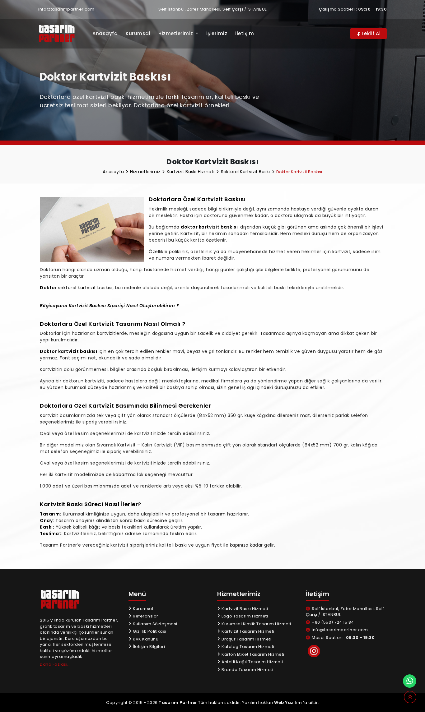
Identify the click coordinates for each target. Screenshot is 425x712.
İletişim (244, 33)
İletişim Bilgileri (148, 647)
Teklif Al (370, 33)
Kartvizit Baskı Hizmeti (191, 172)
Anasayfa (105, 33)
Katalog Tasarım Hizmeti (247, 647)
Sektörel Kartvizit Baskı (246, 172)
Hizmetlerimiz (145, 172)
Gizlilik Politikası (149, 631)
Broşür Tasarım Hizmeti (246, 639)
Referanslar (145, 616)
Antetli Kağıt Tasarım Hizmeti (252, 662)
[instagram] (314, 651)
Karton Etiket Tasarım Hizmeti (252, 654)
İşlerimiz (216, 33)
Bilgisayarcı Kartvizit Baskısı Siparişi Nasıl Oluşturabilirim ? (109, 306)
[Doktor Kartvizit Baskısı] (60, 34)
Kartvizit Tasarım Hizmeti (247, 631)
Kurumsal (138, 33)
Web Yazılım (288, 702)
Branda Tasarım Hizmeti (247, 670)
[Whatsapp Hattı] (409, 681)
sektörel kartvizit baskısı (85, 287)
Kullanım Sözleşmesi (154, 624)
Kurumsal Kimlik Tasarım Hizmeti (256, 624)
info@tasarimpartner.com (66, 9)
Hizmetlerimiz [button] (176, 33)
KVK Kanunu (145, 639)
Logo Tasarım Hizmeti (244, 616)
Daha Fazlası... (55, 664)
